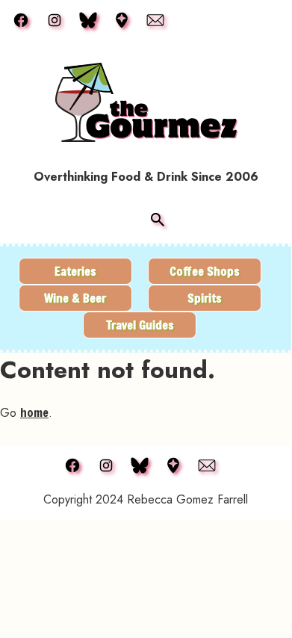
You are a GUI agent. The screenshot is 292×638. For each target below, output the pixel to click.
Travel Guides (140, 324)
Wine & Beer (75, 298)
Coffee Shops (205, 271)
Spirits (204, 298)
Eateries (75, 271)
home (34, 412)
